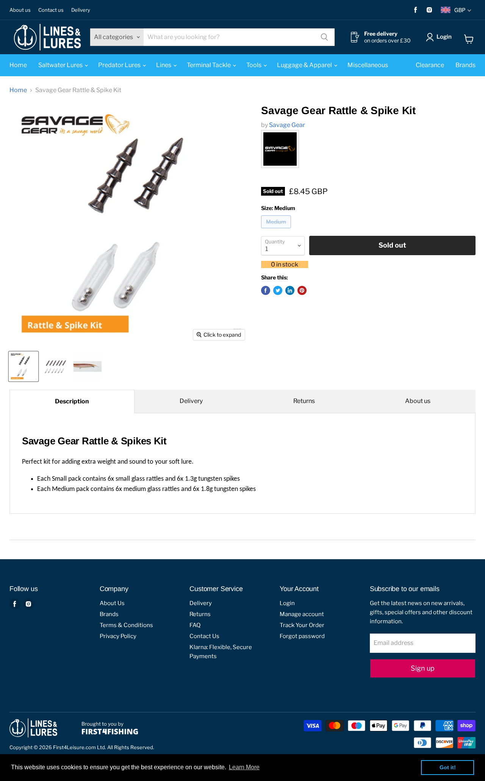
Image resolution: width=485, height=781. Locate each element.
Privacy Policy (118, 636)
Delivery (80, 10)
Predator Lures (120, 65)
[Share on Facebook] (265, 290)
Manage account (302, 614)
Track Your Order (302, 625)
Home (18, 65)
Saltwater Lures (61, 65)
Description (72, 401)
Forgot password (302, 636)
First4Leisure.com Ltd (79, 747)
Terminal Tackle (209, 65)
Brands (465, 65)
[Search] (324, 37)
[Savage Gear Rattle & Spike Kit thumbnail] (23, 366)
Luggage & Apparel (305, 65)
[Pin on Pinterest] (302, 290)
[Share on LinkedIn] (289, 290)
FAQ (194, 625)
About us (20, 10)
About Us (112, 603)
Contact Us (204, 636)
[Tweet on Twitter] (277, 290)
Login (444, 36)
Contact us (51, 10)
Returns (304, 401)
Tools (254, 65)
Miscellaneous (367, 65)
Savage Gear (287, 125)
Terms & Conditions (126, 625)
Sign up (423, 668)
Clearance (430, 65)
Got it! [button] (448, 767)
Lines (164, 65)
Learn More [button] (244, 767)
